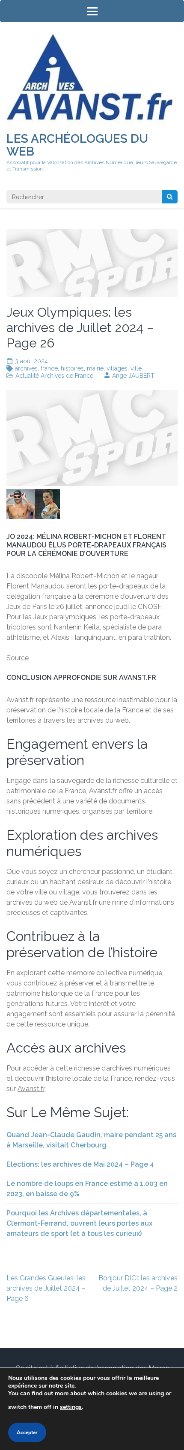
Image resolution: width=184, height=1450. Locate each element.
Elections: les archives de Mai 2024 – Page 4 (80, 1164)
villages (117, 368)
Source (17, 658)
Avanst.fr (31, 1089)
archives (26, 368)
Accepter (27, 1432)
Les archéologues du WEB (77, 145)
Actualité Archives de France (54, 375)
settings (71, 1407)
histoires (72, 368)
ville (136, 368)
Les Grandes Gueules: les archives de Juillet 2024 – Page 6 (46, 1288)
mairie (95, 368)
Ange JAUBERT (133, 375)
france (49, 368)
